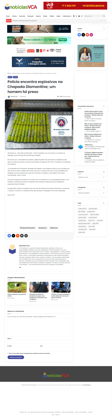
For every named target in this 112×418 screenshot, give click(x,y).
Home (8, 16)
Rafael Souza (89, 144)
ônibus (81, 232)
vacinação (82, 229)
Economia (22, 16)
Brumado (91, 211)
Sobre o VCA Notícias (81, 412)
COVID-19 (94, 214)
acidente (82, 208)
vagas (92, 229)
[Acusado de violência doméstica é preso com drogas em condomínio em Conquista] (39, 287)
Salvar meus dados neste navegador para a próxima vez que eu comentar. (29, 353)
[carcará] (39, 61)
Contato (90, 412)
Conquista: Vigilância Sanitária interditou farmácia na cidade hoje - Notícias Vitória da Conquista (94, 155)
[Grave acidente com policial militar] (17, 287)
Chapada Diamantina (28, 228)
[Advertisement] (39, 211)
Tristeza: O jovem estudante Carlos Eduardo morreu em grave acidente (60, 295)
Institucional (66, 16)
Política (52, 16)
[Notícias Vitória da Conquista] (21, 6)
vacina (91, 226)
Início (10, 73)
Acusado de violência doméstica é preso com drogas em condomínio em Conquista (38, 296)
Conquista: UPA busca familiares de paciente (24, 20)
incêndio (82, 220)
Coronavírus (83, 214)
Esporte (38, 16)
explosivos (43, 228)
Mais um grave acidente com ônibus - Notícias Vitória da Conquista (93, 136)
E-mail (10, 346)
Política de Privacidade (68, 412)
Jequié (91, 220)
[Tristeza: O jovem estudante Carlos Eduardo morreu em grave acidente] (61, 287)
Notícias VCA (14, 96)
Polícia (45, 16)
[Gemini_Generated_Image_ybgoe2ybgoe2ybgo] (39, 40)
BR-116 (81, 211)
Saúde (58, 16)
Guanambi (82, 217)
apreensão (93, 208)
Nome (10, 338)
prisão (95, 223)
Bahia (14, 73)
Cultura (14, 16)
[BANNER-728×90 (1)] (39, 50)
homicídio (93, 217)
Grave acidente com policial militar (17, 295)
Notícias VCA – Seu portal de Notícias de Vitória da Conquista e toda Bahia (40, 412)
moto (99, 220)
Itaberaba (54, 228)
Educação (31, 16)
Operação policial (84, 223)
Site (41, 346)
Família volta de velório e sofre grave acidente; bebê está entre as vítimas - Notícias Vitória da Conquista (94, 114)
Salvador (82, 226)
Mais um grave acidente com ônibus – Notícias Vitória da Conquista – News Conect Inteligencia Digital (93, 126)
